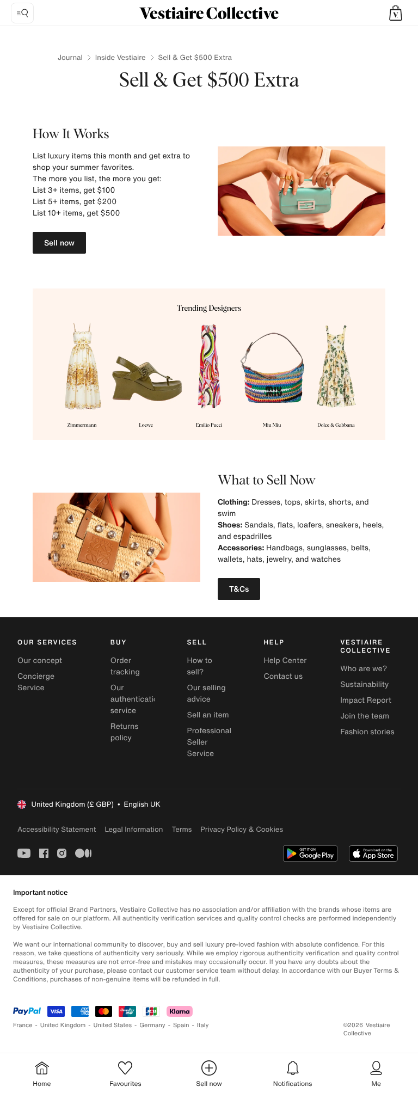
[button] (395, 13)
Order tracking (125, 666)
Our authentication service (136, 699)
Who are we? (363, 668)
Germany (152, 1025)
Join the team (364, 716)
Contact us (283, 676)
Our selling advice (206, 693)
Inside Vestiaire (120, 57)
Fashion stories (367, 732)
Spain (181, 1025)
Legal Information (133, 829)
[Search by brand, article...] (22, 13)
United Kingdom (63, 1025)
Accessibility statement (56, 829)
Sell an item (208, 715)
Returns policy (124, 732)
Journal (70, 57)
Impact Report (365, 700)
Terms (181, 829)
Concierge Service (35, 682)
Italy (203, 1025)
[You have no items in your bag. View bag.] (395, 13)
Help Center (284, 660)
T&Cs (239, 588)
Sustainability (364, 684)
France (23, 1025)
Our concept (39, 660)
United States (113, 1025)
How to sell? (199, 666)
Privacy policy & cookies (241, 829)
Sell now (59, 242)
